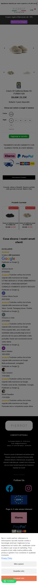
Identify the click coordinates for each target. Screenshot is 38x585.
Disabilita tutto (18, 571)
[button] (9, 581)
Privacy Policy (6, 558)
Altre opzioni (19, 564)
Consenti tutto (18, 578)
